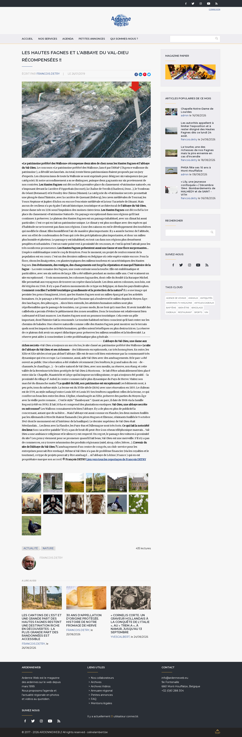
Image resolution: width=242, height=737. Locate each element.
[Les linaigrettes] (138, 504)
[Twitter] (193, 4)
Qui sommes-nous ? (124, 38)
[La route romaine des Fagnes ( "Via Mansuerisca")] (31, 482)
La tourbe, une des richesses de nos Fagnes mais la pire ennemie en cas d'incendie (197, 151)
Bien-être (183, 307)
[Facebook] (186, 4)
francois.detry (48, 73)
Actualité (31, 548)
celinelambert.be (97, 732)
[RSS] (216, 4)
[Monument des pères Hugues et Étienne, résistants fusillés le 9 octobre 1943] (31, 504)
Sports (198, 312)
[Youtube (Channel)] (208, 4)
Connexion (214, 9)
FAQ (93, 699)
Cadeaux (171, 312)
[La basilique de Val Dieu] (53, 504)
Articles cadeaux (204, 303)
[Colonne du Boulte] (95, 482)
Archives (96, 682)
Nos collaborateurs (102, 677)
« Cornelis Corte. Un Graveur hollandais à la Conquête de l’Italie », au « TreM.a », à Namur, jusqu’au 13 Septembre (130, 624)
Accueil (27, 38)
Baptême (171, 307)
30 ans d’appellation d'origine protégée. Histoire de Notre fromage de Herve (84, 620)
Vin (206, 312)
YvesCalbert (120, 636)
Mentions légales (101, 703)
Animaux (193, 298)
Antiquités (206, 298)
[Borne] (53, 482)
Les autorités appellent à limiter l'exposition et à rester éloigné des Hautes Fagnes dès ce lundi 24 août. (198, 129)
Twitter (149, 74)
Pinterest (145, 74)
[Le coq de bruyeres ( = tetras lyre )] (117, 504)
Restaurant (185, 312)
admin (185, 115)
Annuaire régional (101, 690)
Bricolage (197, 307)
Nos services (47, 38)
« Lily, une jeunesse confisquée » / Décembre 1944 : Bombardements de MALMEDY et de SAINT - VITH (198, 188)
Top (217, 733)
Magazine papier (190, 71)
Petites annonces (92, 38)
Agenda (67, 38)
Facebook (136, 74)
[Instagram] (201, 4)
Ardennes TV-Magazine (179, 303)
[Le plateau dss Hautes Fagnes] (74, 482)
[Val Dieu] (117, 482)
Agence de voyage (176, 298)
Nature (48, 548)
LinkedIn (140, 74)
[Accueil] (121, 26)
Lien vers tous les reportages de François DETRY (116, 459)
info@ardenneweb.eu (175, 677)
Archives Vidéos (100, 686)
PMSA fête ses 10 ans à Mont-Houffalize (196, 169)
